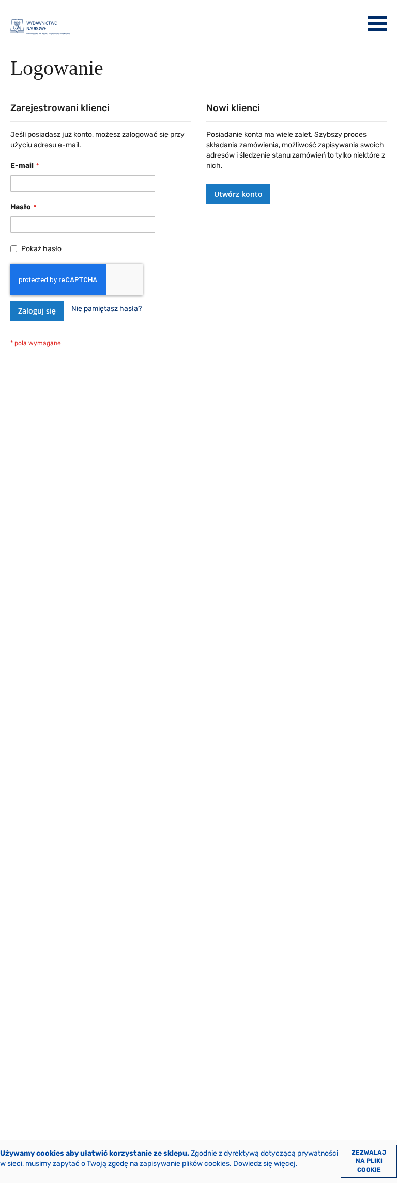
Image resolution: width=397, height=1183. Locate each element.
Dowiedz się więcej (264, 1163)
